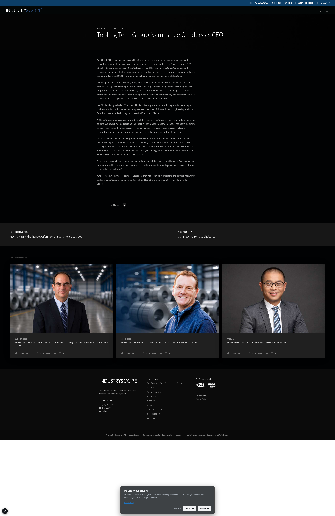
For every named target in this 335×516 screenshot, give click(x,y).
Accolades (151, 387)
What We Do (152, 400)
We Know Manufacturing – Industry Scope (164, 383)
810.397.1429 (263, 3)
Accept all (204, 508)
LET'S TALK (322, 3)
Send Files (276, 3)
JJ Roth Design (223, 435)
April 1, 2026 (233, 339)
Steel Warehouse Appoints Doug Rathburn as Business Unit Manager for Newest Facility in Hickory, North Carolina (61, 344)
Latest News (45, 353)
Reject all (190, 508)
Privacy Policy (201, 395)
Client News (152, 396)
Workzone (289, 3)
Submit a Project (305, 3)
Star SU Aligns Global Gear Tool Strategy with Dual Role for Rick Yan (256, 342)
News (116, 28)
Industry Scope (103, 28)
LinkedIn (105, 411)
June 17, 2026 (21, 339)
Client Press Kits (154, 392)
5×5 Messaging (153, 413)
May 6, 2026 (126, 339)
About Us (151, 405)
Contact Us (106, 408)
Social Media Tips (154, 409)
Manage (177, 508)
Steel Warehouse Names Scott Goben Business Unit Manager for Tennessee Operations (160, 342)
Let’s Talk (151, 418)
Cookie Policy (201, 399)
